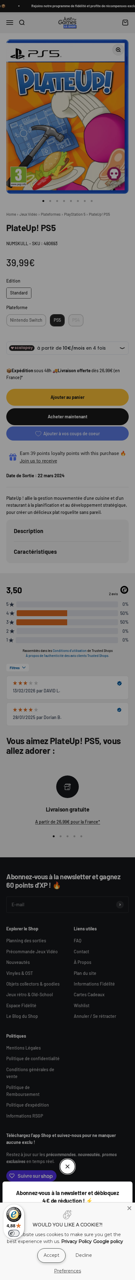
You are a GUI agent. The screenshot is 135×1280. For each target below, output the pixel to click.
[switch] (13, 1233)
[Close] (129, 1208)
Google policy (108, 1241)
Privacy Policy (76, 1241)
